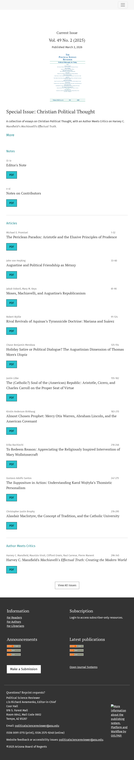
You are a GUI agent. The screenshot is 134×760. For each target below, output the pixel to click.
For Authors (14, 621)
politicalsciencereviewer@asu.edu (37, 725)
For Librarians (15, 626)
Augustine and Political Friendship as (41, 265)
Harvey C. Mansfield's (66, 559)
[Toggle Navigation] (123, 4)
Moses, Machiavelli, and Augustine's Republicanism (45, 293)
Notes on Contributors (23, 193)
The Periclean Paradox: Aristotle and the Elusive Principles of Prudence (61, 237)
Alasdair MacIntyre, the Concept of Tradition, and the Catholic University (62, 516)
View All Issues (67, 585)
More (10, 135)
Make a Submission (24, 669)
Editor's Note (16, 165)
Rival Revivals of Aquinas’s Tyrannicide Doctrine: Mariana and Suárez (60, 321)
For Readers (14, 617)
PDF (11, 175)
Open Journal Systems (83, 667)
